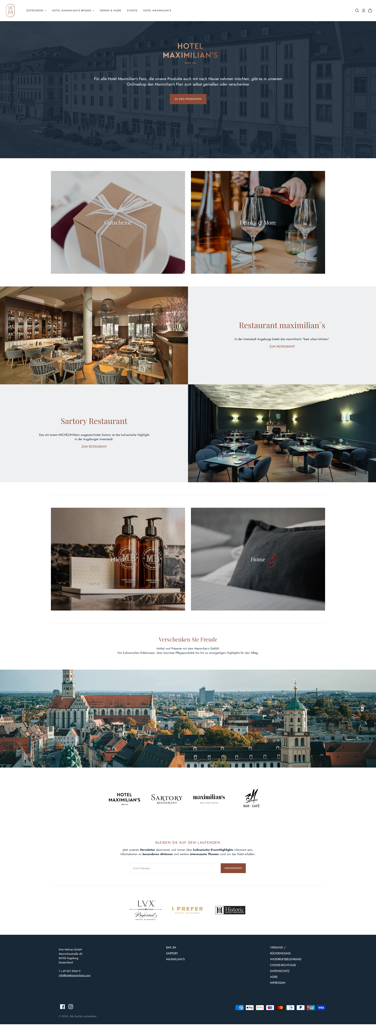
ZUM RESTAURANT (282, 346)
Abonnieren (233, 868)
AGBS (273, 977)
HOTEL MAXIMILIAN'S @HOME (71, 10)
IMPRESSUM (277, 983)
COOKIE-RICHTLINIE (283, 965)
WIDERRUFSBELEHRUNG (286, 959)
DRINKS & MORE (110, 10)
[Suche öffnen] (357, 11)
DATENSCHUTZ (279, 971)
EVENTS (132, 10)
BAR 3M (171, 947)
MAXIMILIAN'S (175, 959)
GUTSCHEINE (34, 10)
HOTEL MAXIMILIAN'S (157, 10)
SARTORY (172, 953)
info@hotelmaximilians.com (74, 975)
